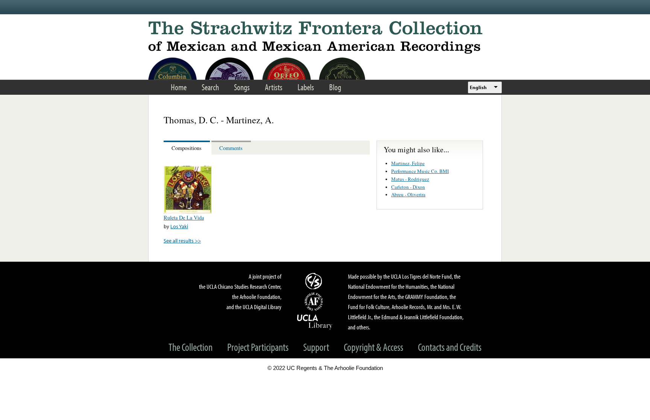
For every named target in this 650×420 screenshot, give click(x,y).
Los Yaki (179, 226)
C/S (315, 281)
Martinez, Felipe (408, 163)
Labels (306, 87)
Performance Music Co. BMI (420, 171)
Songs (242, 87)
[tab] (187, 148)
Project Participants (258, 346)
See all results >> (182, 240)
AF (315, 301)
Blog (335, 87)
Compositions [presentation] (187, 148)
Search (210, 87)
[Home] (325, 37)
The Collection (191, 346)
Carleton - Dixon (408, 186)
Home (179, 87)
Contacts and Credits (449, 346)
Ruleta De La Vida (184, 217)
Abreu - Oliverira (408, 194)
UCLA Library (315, 321)
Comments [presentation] (231, 148)
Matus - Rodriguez (410, 179)
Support (316, 346)
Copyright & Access (373, 346)
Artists (273, 87)
